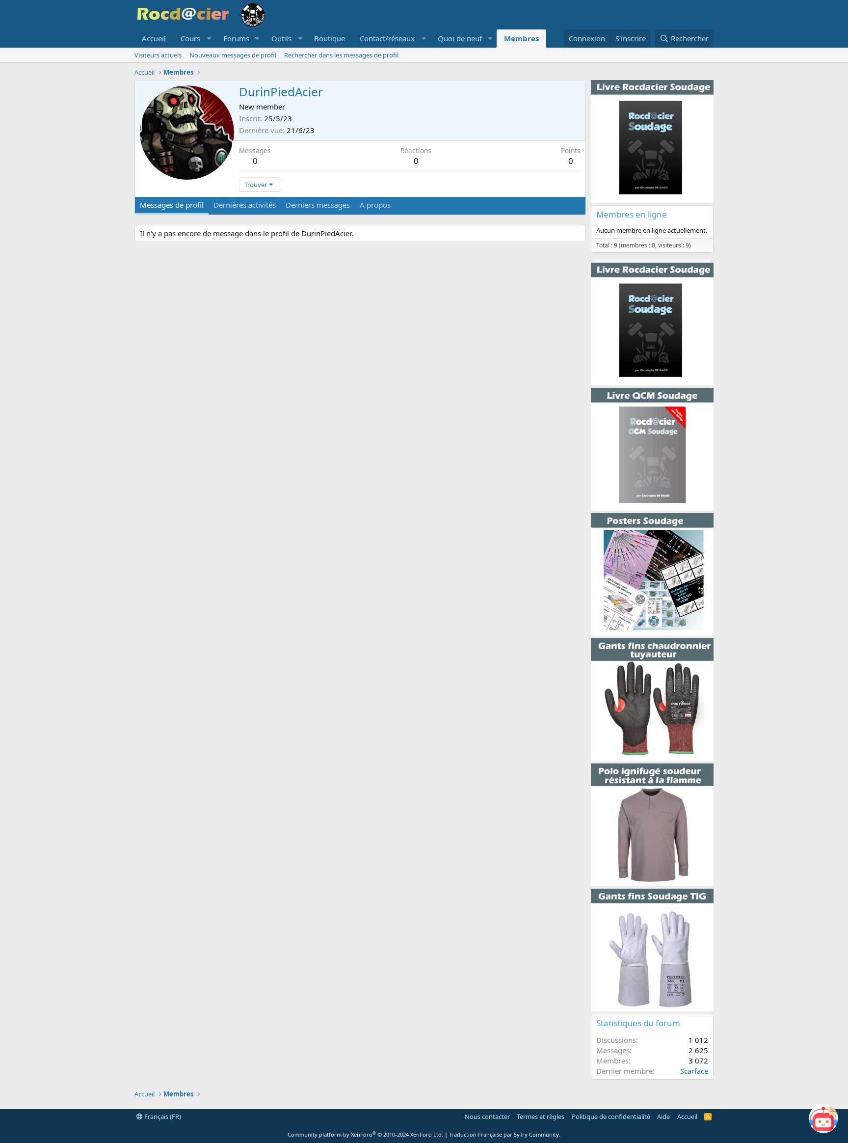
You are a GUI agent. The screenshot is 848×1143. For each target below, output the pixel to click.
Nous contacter (487, 1116)
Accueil (154, 38)
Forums (236, 38)
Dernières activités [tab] (244, 205)
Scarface (694, 1071)
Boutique (329, 38)
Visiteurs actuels (158, 55)
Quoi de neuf (460, 38)
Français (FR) (162, 1116)
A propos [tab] (375, 205)
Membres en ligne (631, 214)
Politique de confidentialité (611, 1116)
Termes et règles (540, 1116)
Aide (663, 1116)
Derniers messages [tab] (318, 205)
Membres (521, 38)
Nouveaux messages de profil (232, 55)
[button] (194, 38)
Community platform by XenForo (365, 1134)
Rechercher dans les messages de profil (341, 55)
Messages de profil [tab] (172, 205)
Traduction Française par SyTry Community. (504, 1134)
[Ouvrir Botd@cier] (823, 1118)
